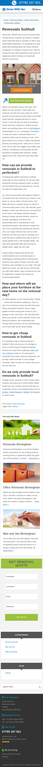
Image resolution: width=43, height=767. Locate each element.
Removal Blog (16, 20)
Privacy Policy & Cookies (11, 754)
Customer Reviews (21, 90)
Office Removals (11, 652)
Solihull (15, 406)
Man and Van (10, 647)
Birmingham (35, 128)
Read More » (34, 458)
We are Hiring (10, 750)
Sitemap (5, 757)
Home (5, 20)
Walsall (26, 392)
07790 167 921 (29, 2)
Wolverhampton (15, 392)
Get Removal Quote (21, 100)
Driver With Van (13, 9)
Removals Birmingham (17, 444)
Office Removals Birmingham (21, 487)
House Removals (31, 20)
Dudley (5, 392)
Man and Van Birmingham (19, 533)
